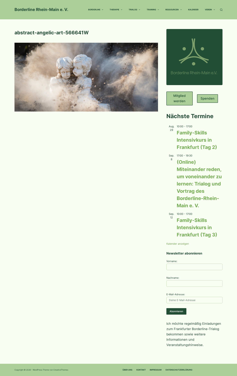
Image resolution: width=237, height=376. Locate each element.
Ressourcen (172, 9)
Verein (208, 9)
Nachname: (172, 277)
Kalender (193, 9)
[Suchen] (221, 10)
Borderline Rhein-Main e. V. (41, 9)
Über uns (127, 370)
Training (151, 9)
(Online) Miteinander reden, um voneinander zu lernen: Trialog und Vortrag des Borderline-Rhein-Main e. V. (199, 183)
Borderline (94, 9)
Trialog (133, 9)
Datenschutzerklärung (179, 370)
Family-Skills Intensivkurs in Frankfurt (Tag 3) (197, 227)
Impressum (156, 370)
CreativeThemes (60, 370)
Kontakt (141, 370)
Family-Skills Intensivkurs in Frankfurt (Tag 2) (197, 140)
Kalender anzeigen (177, 243)
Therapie (114, 9)
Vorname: (171, 261)
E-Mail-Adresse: (175, 294)
